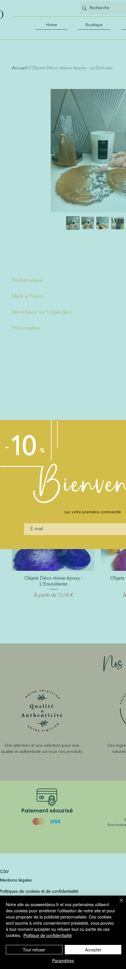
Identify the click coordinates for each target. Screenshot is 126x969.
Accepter (93, 950)
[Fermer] (118, 904)
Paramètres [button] (63, 960)
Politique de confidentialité (47, 935)
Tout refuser (34, 950)
